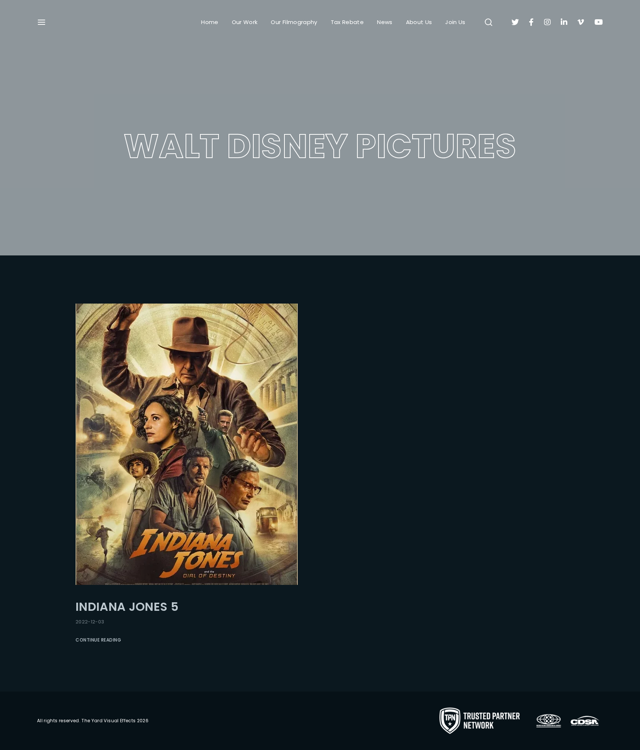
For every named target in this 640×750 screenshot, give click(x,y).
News (384, 22)
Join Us (455, 22)
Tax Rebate (347, 22)
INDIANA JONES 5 (127, 606)
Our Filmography (294, 22)
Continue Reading (98, 640)
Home (209, 22)
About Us (419, 22)
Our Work (245, 22)
